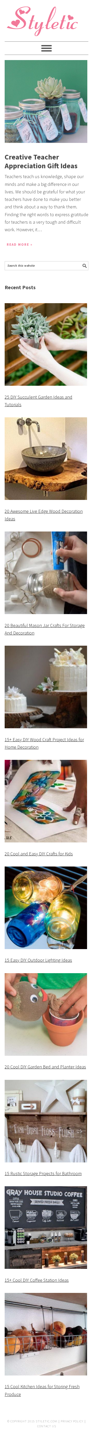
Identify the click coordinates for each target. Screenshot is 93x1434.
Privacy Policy (72, 1421)
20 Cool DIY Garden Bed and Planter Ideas (45, 1067)
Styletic (43, 23)
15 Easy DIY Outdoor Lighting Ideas (38, 960)
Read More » (20, 244)
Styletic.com (46, 1421)
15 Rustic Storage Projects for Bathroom (43, 1173)
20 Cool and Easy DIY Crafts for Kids (39, 854)
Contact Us (46, 1426)
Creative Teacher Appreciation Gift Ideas (41, 161)
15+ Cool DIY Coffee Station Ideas (37, 1280)
